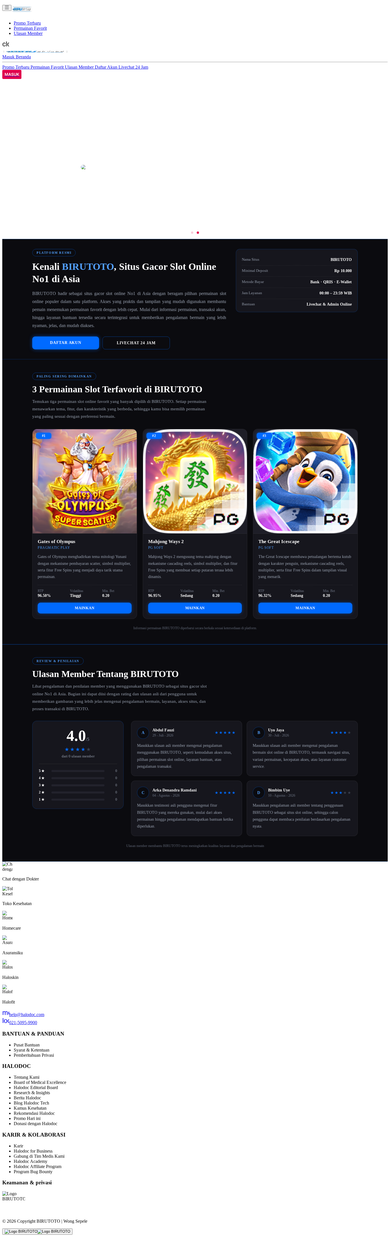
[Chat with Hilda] (37, 1231)
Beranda (23, 56)
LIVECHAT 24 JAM (136, 343)
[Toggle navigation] (6, 8)
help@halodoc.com (23, 1014)
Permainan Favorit (30, 28)
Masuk (9, 56)
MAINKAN (85, 608)
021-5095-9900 (19, 1022)
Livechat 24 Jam (133, 67)
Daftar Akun (106, 67)
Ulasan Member (28, 33)
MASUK (12, 74)
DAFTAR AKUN (65, 342)
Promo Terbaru (27, 23)
